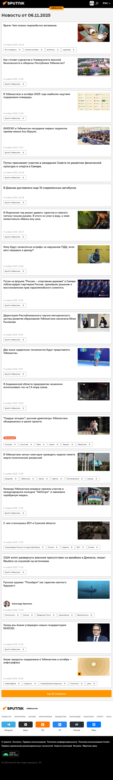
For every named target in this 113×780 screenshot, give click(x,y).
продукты (28, 683)
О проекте (6, 741)
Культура (8, 444)
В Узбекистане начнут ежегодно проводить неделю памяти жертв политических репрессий (39, 456)
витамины (51, 50)
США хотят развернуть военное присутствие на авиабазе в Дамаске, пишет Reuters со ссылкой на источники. (54, 559)
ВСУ (78, 547)
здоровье (67, 50)
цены (89, 683)
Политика (20, 716)
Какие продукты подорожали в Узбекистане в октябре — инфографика (37, 661)
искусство (24, 444)
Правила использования (34, 741)
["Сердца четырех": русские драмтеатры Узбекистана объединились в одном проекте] (94, 426)
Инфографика (10, 683)
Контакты (17, 741)
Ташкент (66, 444)
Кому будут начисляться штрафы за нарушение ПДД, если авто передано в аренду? (38, 248)
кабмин (55, 479)
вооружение (64, 615)
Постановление (73, 479)
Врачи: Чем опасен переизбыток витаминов (29, 25)
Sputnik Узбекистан (12, 84)
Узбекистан (82, 444)
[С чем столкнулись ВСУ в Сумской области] (94, 531)
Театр (38, 444)
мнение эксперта (32, 50)
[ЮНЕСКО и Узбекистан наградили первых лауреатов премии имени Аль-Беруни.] (94, 136)
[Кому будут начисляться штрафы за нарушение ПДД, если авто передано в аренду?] (94, 254)
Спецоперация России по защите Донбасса (22, 547)
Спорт (100, 716)
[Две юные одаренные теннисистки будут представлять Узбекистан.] (94, 357)
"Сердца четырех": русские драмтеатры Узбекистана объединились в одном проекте (35, 420)
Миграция (74, 716)
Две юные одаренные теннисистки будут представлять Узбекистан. (36, 351)
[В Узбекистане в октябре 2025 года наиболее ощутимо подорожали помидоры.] (94, 101)
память (41, 479)
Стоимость (74, 683)
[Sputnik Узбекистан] (14, 5)
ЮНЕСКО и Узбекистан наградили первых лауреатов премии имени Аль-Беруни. (35, 130)
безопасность (82, 615)
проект (52, 444)
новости (6, 716)
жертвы (90, 479)
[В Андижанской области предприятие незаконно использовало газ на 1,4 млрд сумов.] (94, 391)
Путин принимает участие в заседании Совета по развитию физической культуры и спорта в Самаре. (52, 164)
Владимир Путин (44, 615)
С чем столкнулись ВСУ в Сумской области (29, 523)
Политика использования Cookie (94, 741)
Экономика (45, 716)
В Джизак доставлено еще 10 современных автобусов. (40, 188)
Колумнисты (10, 615)
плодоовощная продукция (51, 683)
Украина (65, 547)
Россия (51, 547)
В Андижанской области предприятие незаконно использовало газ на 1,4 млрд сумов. (33, 385)
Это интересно (11, 50)
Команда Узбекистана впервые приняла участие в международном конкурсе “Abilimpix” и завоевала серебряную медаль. (34, 492)
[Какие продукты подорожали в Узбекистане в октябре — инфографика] (94, 667)
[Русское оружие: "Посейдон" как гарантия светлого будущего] (94, 590)
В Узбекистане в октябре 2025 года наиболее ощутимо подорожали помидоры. (36, 95)
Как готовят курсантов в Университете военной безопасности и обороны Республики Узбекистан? (34, 61)
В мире (91, 547)
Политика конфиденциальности (62, 741)
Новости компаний (63, 745)
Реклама (77, 745)
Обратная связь (89, 745)
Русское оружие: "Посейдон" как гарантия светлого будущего (34, 584)
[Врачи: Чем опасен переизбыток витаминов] (94, 33)
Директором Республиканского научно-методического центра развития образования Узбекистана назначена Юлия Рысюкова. (39, 318)
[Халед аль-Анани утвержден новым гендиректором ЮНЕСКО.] (94, 632)
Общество (9, 479)
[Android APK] (10, 754)
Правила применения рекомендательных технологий (27, 745)
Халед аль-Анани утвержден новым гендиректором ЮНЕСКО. (34, 626)
